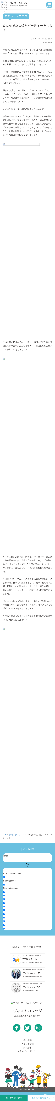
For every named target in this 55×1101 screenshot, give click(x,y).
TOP (5, 835)
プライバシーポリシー (27, 1051)
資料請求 (27, 1048)
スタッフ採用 (27, 1044)
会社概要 (27, 1040)
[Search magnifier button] (27, 864)
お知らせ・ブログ (17, 835)
